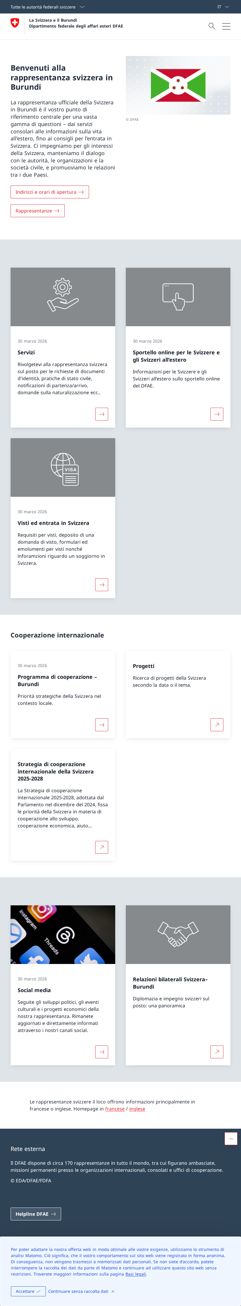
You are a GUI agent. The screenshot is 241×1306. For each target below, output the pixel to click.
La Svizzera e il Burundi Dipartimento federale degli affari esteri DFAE (76, 22)
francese (115, 1109)
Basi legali (135, 1274)
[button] (231, 1138)
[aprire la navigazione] (226, 26)
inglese (137, 1109)
